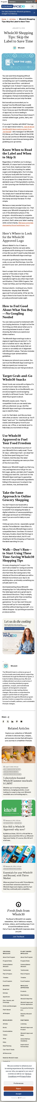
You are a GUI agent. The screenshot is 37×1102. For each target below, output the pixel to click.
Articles (12, 19)
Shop (4, 1038)
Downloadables (7, 1031)
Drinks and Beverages (9, 1006)
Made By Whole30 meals (26, 1015)
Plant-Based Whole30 (26, 952)
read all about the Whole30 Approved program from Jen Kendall (18, 129)
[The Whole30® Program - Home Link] (18, 6)
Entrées (5, 993)
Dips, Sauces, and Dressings (8, 1001)
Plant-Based (7, 1009)
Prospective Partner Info (27, 1009)
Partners (25, 1020)
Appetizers (6, 997)
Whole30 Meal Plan (26, 999)
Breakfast (6, 989)
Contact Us (6, 1061)
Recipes (6, 985)
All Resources (7, 1053)
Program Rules (7, 961)
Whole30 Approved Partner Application (27, 1003)
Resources (7, 1020)
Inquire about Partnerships (25, 1045)
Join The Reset (18, 937)
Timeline (5, 977)
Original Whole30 (7, 952)
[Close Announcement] (34, 13)
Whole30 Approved (25, 986)
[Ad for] (18, 636)
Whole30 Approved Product (27, 1028)
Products (23, 991)
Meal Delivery (25, 995)
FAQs (4, 1042)
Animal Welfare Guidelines (25, 1040)
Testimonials (7, 970)
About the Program (9, 957)
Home (4, 19)
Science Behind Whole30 (7, 965)
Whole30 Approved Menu (27, 1034)
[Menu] (32, 7)
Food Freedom (7, 981)
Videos (5, 1035)
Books (5, 1027)
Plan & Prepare (7, 974)
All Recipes (6, 1013)
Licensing (23, 1024)
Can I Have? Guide (8, 1049)
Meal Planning (7, 1046)
